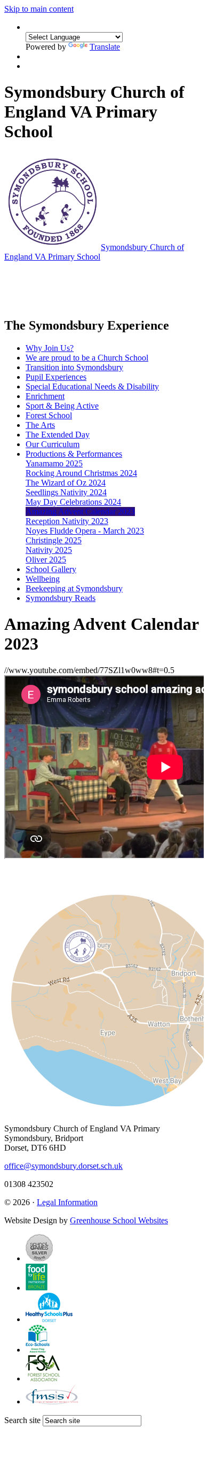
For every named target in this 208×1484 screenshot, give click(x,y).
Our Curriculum (52, 444)
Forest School (49, 415)
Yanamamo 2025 (54, 463)
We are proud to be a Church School (87, 357)
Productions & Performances (74, 453)
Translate (105, 46)
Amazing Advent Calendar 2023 (80, 511)
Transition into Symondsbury (74, 367)
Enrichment (45, 396)
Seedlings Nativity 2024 (66, 492)
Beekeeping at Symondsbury (74, 588)
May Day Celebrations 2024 (73, 501)
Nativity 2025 (49, 549)
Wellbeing (43, 578)
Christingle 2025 (54, 540)
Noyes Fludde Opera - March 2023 (85, 530)
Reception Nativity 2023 (67, 521)
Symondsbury (94, 252)
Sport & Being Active (62, 405)
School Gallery (51, 569)
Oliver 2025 (46, 559)
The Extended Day (58, 434)
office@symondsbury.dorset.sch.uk (63, 1165)
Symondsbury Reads (60, 598)
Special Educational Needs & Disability (92, 386)
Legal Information (67, 1202)
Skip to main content (39, 8)
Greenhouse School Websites (119, 1220)
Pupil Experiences (56, 376)
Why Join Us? (50, 348)
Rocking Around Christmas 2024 (81, 473)
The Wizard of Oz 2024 (66, 482)
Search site (22, 1420)
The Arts (40, 424)
